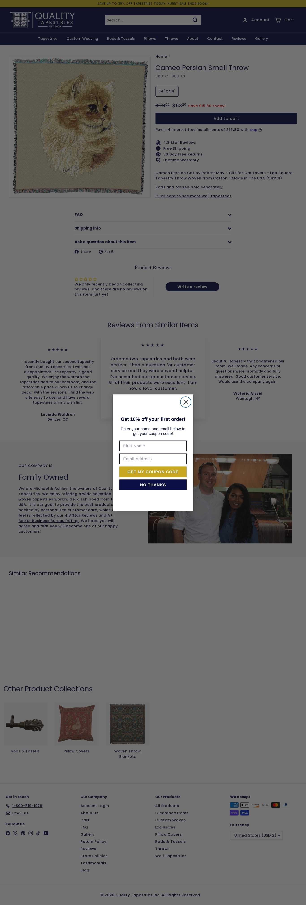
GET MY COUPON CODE (153, 472)
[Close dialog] (185, 402)
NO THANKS (153, 485)
